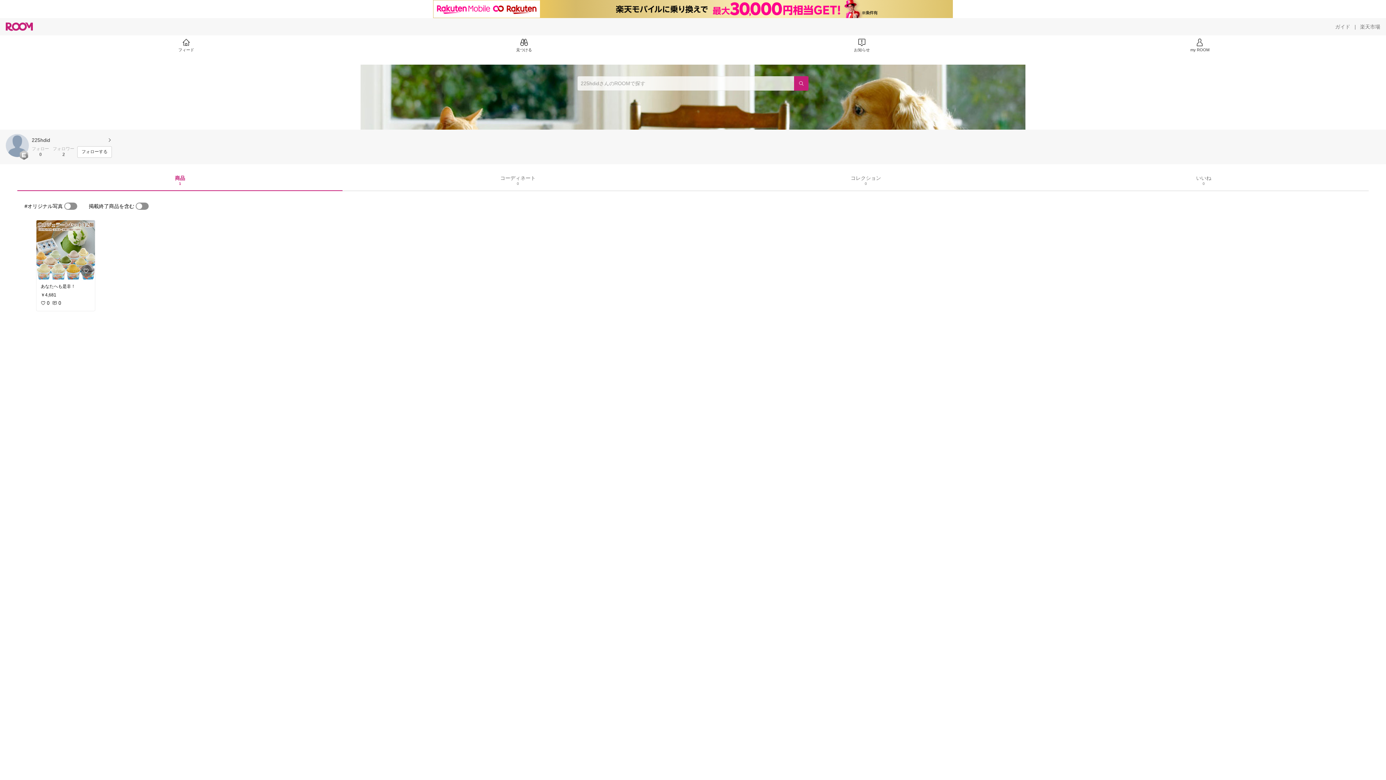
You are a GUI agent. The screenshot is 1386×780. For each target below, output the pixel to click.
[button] (17, 145)
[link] (65, 250)
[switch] (70, 206)
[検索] (801, 83)
